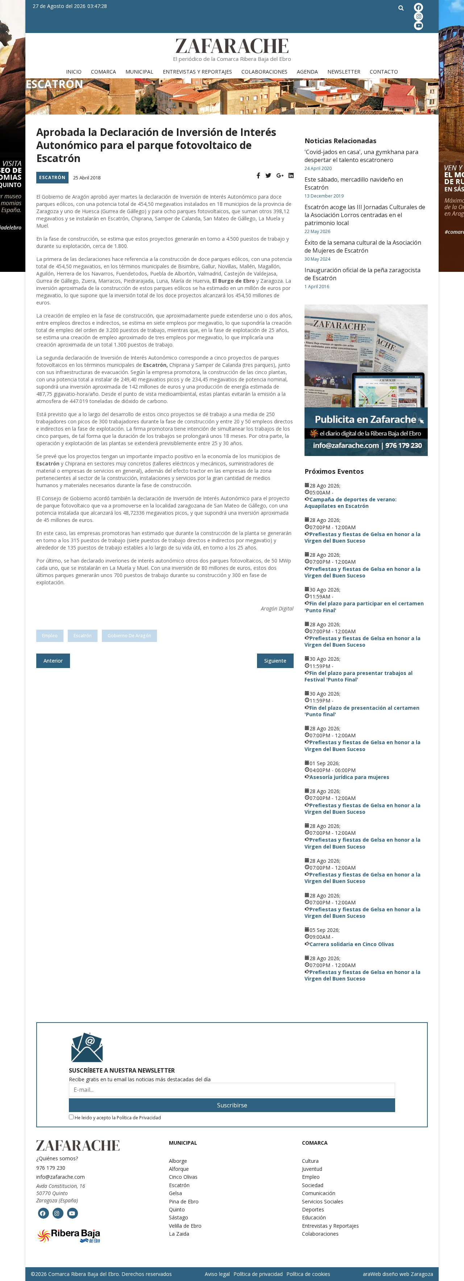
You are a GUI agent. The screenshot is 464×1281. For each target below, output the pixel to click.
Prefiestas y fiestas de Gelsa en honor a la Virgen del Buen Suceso (362, 537)
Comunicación (318, 1193)
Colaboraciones (264, 71)
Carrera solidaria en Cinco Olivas (352, 944)
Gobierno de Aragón (129, 636)
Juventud (312, 1168)
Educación (314, 1217)
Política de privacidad (258, 1273)
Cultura (310, 1160)
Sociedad (312, 1185)
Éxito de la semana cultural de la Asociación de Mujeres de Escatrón (362, 246)
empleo (50, 636)
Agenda (307, 71)
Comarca (103, 71)
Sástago (178, 1217)
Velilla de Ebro (185, 1225)
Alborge (178, 1160)
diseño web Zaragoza (407, 1273)
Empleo (311, 1176)
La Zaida (179, 1233)
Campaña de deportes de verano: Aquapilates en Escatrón (350, 502)
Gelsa (175, 1193)
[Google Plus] (279, 175)
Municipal (139, 71)
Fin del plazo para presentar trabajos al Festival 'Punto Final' (358, 676)
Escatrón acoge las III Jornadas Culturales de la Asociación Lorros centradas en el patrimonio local (364, 215)
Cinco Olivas (183, 1176)
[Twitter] (268, 175)
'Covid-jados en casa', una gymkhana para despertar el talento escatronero (361, 156)
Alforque (179, 1168)
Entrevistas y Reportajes (197, 71)
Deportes (313, 1209)
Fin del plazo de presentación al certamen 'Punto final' (361, 711)
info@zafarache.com (60, 1176)
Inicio (74, 71)
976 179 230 (50, 1167)
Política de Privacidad (139, 1118)
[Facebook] (258, 175)
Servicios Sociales (322, 1201)
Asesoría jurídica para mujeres (349, 777)
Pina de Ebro (184, 1201)
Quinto (177, 1209)
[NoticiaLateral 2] (366, 380)
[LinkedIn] (291, 175)
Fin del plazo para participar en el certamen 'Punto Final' (364, 606)
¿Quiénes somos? (57, 1158)
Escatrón (52, 177)
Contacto (384, 71)
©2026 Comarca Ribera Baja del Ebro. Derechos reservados (101, 1274)
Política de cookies (308, 1273)
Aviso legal (217, 1273)
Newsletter (343, 71)
